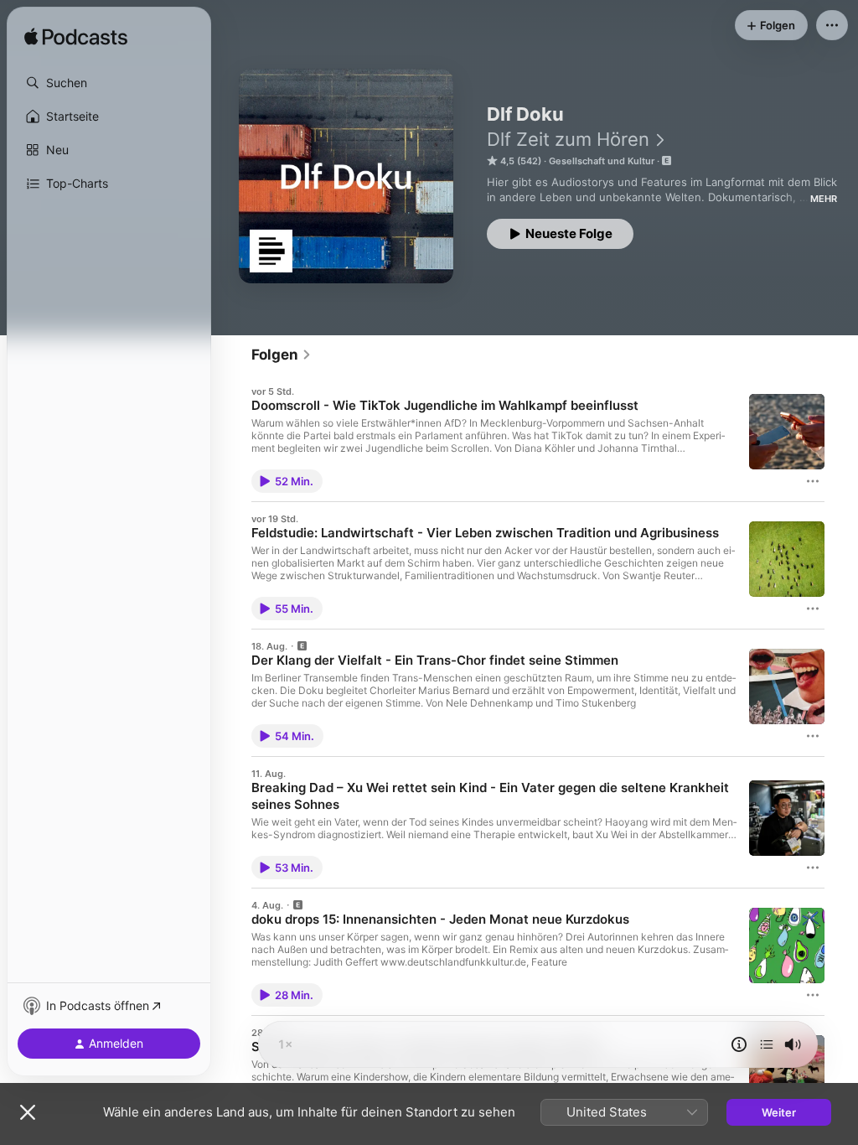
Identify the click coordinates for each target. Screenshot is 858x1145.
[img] (75, 37)
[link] (281, 354)
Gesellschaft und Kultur (601, 161)
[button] (108, 83)
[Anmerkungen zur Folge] (739, 1044)
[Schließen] (27, 1112)
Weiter (779, 1112)
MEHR (823, 199)
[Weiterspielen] (767, 1044)
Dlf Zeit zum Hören (568, 139)
